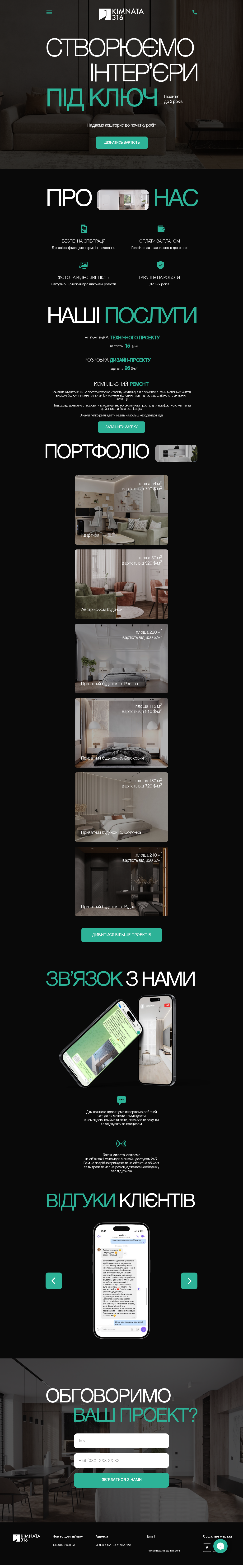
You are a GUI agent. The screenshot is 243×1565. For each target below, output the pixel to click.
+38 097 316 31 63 (64, 1545)
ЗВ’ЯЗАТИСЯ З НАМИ (122, 1480)
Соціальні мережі (217, 1536)
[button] (122, 143)
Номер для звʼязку (68, 1536)
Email (151, 1536)
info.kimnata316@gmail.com (163, 1550)
